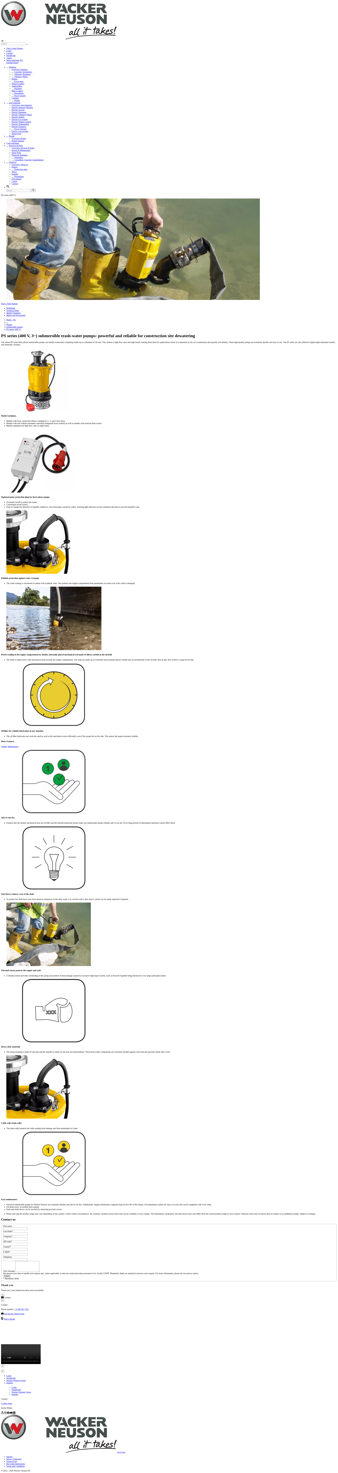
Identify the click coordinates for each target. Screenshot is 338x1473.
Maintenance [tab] (13, 746)
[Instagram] (5, 1413)
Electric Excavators (20, 119)
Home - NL (11, 320)
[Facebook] (8, 1413)
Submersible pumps (14, 327)
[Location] (2, 1413)
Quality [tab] (4, 746)
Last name (8, 1231)
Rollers (15, 79)
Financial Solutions (20, 155)
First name (7, 1226)
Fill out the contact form (14, 1314)
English (9, 63)
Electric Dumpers (19, 126)
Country (7, 1247)
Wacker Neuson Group (16, 1380)
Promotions (19, 176)
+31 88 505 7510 (21, 1309)
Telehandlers (17, 86)
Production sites (20, 169)
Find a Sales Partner (14, 48)
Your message (9, 1271)
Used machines (12, 143)
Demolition (19, 93)
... (7, 322)
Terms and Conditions (15, 1466)
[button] (14, 60)
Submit (7, 1276)
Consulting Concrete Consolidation (29, 160)
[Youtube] (11, 1413)
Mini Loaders (17, 91)
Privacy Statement (13, 1459)
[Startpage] (59, 39)
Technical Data (12, 310)
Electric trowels (18, 110)
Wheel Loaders (18, 84)
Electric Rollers (18, 117)
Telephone (7, 1257)
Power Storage (20, 129)
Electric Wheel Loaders (21, 122)
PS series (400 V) (13, 329)
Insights (15, 174)
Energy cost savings (20, 131)
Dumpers (18, 88)
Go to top (121, 1452)
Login (8, 51)
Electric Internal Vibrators (22, 107)
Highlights (10, 308)
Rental (11, 136)
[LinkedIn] (14, 1413)
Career (9, 58)
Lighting (15, 98)
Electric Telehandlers (20, 124)
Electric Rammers (19, 112)
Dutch (15, 63)
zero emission (14, 103)
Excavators (19, 81)
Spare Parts (16, 153)
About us (13, 162)
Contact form (7, 1403)
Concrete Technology (23, 72)
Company (7, 1236)
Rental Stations (18, 141)
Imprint (9, 1457)
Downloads (16, 179)
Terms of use (11, 1461)
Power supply (20, 96)
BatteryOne (16, 134)
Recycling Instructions (15, 1464)
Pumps (17, 100)
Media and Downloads (15, 315)
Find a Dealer (9, 1319)
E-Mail (6, 1252)
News (14, 172)
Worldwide (11, 55)
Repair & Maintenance (21, 150)
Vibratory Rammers (22, 74)
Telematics (18, 157)
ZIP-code (7, 1241)
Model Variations (13, 313)
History (15, 167)
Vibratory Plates (21, 77)
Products (12, 67)
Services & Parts (16, 145)
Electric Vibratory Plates (22, 115)
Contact (9, 53)
